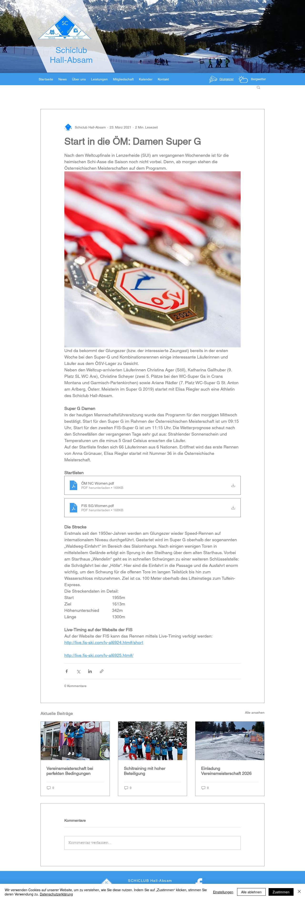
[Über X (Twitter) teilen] (78, 671)
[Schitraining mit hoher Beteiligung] (152, 741)
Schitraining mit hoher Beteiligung (144, 771)
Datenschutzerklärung (56, 894)
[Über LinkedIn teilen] (90, 671)
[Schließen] (299, 892)
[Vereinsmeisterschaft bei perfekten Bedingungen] (75, 741)
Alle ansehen (254, 712)
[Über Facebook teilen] (66, 671)
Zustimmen (281, 892)
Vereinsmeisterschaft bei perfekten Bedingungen (69, 771)
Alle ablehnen (251, 892)
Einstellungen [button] (223, 892)
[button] (258, 87)
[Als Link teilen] (101, 671)
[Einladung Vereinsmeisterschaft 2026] (229, 741)
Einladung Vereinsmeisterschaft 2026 (226, 771)
